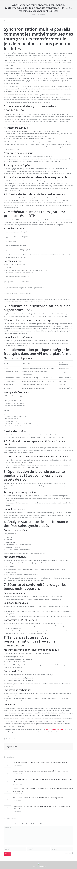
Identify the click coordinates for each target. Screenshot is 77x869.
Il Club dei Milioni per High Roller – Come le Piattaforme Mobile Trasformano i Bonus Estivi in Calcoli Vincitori (41, 807)
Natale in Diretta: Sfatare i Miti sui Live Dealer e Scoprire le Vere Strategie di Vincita (38, 798)
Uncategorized (41, 14)
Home (33, 14)
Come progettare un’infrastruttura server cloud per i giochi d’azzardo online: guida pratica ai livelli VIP (42, 781)
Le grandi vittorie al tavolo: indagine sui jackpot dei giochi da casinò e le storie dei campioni (40, 771)
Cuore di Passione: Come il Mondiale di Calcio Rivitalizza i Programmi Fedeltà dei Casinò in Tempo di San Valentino (43, 790)
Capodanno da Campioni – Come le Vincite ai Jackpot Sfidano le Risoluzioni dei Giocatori (40, 762)
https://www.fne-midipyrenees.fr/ (55, 729)
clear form (68, 853)
